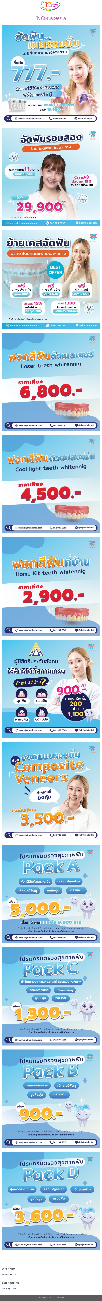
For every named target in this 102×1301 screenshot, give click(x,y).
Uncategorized (9, 1288)
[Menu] (3, 6)
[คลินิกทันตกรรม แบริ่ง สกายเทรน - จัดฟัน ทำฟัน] (51, 6)
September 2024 (9, 1274)
